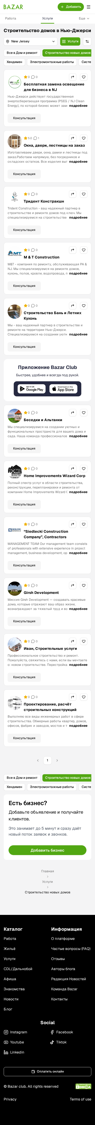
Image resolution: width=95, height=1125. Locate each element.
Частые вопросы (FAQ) (70, 948)
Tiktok (61, 1042)
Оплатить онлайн (50, 1071)
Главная (47, 871)
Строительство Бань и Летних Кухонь (52, 315)
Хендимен (14, 62)
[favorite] (83, 77)
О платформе (63, 938)
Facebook (64, 1032)
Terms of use (80, 1099)
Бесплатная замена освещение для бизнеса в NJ (54, 87)
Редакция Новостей (68, 979)
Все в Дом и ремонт (22, 53)
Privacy (10, 1099)
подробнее (78, 106)
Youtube (17, 1042)
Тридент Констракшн (44, 201)
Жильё (9, 948)
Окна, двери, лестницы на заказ (54, 145)
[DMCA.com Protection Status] (83, 1086)
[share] (72, 77)
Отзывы (58, 958)
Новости (11, 999)
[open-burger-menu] (88, 7)
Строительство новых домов (68, 53)
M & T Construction (41, 257)
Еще (82, 18)
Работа (10, 18)
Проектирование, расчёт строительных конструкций (50, 707)
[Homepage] (13, 7)
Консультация (24, 118)
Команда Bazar (64, 989)
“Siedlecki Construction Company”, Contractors (46, 534)
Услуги (47, 18)
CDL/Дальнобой (18, 968)
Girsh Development (41, 592)
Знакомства (14, 989)
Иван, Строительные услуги (50, 648)
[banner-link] (47, 380)
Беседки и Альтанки (43, 419)
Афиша (10, 979)
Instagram (18, 1032)
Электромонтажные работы (52, 62)
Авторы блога (63, 968)
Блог (8, 1009)
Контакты (59, 999)
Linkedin (17, 1052)
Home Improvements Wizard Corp (54, 475)
